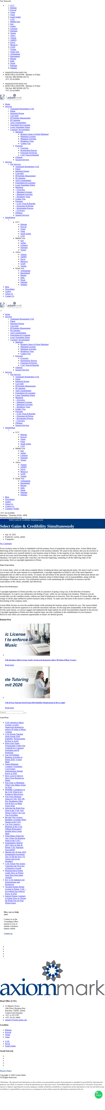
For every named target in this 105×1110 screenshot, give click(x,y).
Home (7, 104)
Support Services (22, 160)
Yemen (13, 33)
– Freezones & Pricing (24, 206)
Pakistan (13, 66)
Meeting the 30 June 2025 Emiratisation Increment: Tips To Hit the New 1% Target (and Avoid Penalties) (15, 856)
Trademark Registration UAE (22, 109)
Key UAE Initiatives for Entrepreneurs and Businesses (15, 882)
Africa (12, 35)
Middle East (15, 22)
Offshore (19, 157)
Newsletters (10, 289)
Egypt (12, 42)
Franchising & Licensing (20, 125)
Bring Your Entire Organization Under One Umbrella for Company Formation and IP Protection (15, 748)
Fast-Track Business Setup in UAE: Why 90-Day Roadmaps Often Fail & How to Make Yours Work (15, 801)
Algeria (13, 38)
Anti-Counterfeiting (18, 123)
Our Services (15, 164)
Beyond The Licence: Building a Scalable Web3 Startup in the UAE (15, 819)
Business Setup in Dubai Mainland (34, 134)
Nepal (12, 63)
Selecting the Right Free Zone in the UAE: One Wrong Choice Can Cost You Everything (15, 811)
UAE (12, 19)
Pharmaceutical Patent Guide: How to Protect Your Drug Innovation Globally (14, 874)
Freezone (19, 146)
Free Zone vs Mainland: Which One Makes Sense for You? (15, 785)
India (12, 61)
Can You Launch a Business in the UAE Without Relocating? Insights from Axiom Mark (13, 829)
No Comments (6, 543)
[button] (8, 933)
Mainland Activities (28, 139)
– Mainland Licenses (23, 192)
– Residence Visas (22, 197)
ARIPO (13, 40)
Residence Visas (27, 141)
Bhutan (13, 59)
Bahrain (13, 8)
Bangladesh (15, 56)
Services (8, 106)
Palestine (13, 31)
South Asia (14, 52)
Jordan (13, 26)
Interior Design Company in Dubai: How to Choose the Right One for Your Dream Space (15, 899)
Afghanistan (15, 54)
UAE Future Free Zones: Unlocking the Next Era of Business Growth (15, 866)
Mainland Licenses (28, 136)
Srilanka (13, 68)
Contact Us (9, 296)
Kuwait (13, 10)
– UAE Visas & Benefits (25, 203)
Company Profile (12, 509)
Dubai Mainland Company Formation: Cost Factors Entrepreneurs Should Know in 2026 (14, 769)
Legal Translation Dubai (20, 127)
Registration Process (28, 150)
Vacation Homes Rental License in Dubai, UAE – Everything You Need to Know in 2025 (15, 890)
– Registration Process (24, 208)
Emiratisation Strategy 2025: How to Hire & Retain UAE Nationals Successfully (14, 846)
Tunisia (13, 49)
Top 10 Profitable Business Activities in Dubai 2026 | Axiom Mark (13, 758)
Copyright (14, 116)
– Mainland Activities (24, 194)
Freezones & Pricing (28, 153)
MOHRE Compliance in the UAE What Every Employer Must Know (15, 792)
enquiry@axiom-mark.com (16, 1020)
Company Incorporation (20, 129)
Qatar (12, 15)
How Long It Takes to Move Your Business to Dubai (14, 778)
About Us (9, 294)
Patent (12, 111)
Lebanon (13, 28)
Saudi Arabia (15, 17)
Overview (24, 148)
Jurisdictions (10, 217)
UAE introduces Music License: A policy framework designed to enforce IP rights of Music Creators (15, 727)
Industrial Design (17, 113)
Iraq (11, 24)
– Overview (20, 190)
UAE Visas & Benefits (29, 155)
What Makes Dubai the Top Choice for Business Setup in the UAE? (15, 838)
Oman (12, 12)
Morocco (14, 45)
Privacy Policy (6, 1071)
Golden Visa (25, 143)
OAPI (12, 47)
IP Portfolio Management (20, 118)
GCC (12, 5)
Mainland (19, 132)
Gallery (8, 291)
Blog (7, 287)
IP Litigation (15, 120)
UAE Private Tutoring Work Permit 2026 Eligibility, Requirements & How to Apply (15, 737)
